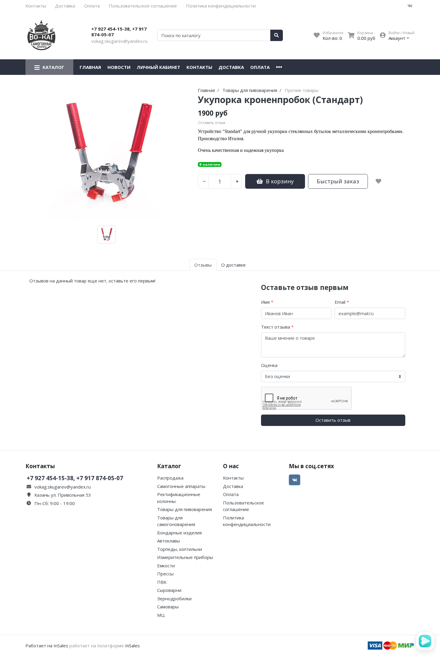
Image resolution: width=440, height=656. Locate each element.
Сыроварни (169, 590)
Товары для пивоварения (184, 509)
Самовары (168, 607)
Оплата (92, 6)
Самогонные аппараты (181, 486)
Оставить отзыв (333, 420)
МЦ (161, 615)
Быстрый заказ (338, 181)
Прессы (165, 574)
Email (342, 302)
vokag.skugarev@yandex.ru (119, 41)
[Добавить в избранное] (378, 181)
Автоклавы (168, 541)
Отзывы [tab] (203, 265)
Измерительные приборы (185, 557)
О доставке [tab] (233, 265)
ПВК (161, 582)
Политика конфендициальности (221, 6)
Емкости (166, 566)
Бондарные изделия (179, 533)
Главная (90, 67)
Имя (267, 302)
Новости (119, 67)
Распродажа (170, 478)
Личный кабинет (158, 67)
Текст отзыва (277, 327)
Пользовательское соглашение (143, 6)
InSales (132, 646)
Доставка (65, 6)
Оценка (269, 365)
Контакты (35, 6)
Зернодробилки (174, 598)
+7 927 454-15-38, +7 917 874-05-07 (119, 32)
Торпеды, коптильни (179, 549)
